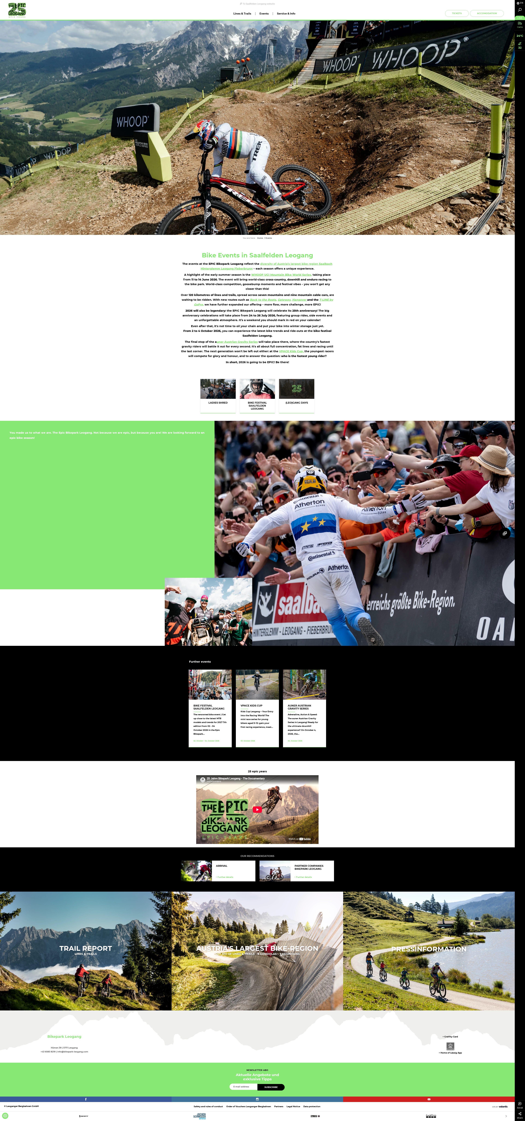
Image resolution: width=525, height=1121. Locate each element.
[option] (257, 1116)
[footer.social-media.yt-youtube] (429, 1099)
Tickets (457, 13)
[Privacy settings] (5, 1116)
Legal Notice (293, 1107)
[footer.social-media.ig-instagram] (257, 1099)
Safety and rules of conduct (208, 1107)
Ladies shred (218, 403)
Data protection (311, 1107)
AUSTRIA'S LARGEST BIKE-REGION (257, 948)
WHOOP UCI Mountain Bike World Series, (281, 274)
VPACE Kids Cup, (291, 351)
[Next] (506, 1116)
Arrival (221, 866)
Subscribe (271, 1087)
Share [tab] (520, 1118)
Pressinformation (429, 949)
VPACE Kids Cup (251, 706)
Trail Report (85, 948)
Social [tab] (520, 1108)
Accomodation (487, 13)
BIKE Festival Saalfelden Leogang (257, 406)
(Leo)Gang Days (297, 403)
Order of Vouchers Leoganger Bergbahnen (248, 1107)
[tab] (520, 3)
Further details (225, 877)
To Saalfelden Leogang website (259, 4)
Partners (278, 1107)
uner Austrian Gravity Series (237, 341)
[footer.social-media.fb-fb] (86, 1099)
